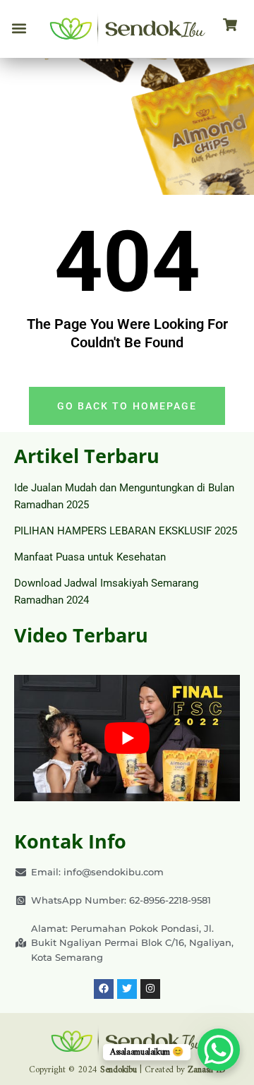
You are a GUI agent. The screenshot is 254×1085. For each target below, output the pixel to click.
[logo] (127, 29)
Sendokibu (118, 1070)
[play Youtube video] (127, 738)
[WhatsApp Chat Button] (219, 1050)
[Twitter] (127, 989)
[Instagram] (150, 989)
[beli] (230, 25)
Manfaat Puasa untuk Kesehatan (90, 557)
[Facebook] (104, 989)
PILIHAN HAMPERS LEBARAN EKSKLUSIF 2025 (125, 530)
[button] (18, 29)
